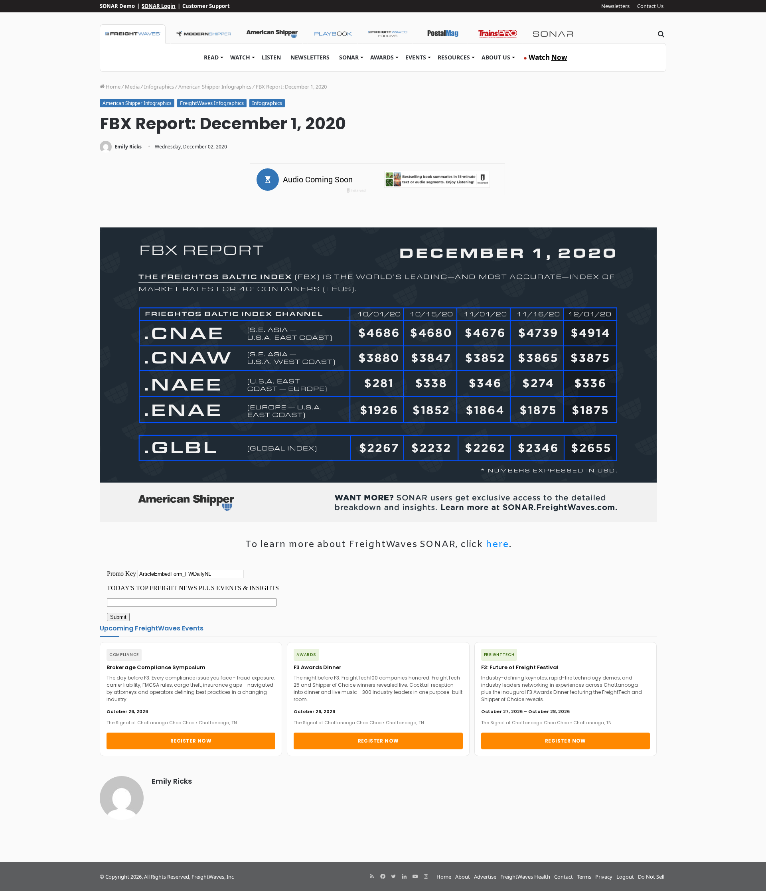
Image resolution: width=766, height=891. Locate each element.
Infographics (159, 86)
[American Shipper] (272, 33)
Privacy (603, 876)
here (497, 545)
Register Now (190, 740)
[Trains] (498, 33)
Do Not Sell (651, 876)
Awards (382, 57)
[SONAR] (553, 33)
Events (415, 57)
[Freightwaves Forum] (388, 33)
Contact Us (650, 6)
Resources (454, 57)
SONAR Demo (117, 6)
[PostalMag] (443, 33)
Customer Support (206, 6)
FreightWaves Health (525, 876)
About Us (496, 57)
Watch (240, 57)
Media (132, 86)
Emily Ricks (128, 146)
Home (112, 86)
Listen (271, 57)
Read (211, 57)
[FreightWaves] (133, 33)
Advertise (485, 876)
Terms (584, 876)
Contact (563, 876)
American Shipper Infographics (214, 86)
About (462, 876)
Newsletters (615, 6)
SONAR (349, 57)
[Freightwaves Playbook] (333, 33)
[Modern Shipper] (203, 33)
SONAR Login (159, 6)
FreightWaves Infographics (212, 103)
